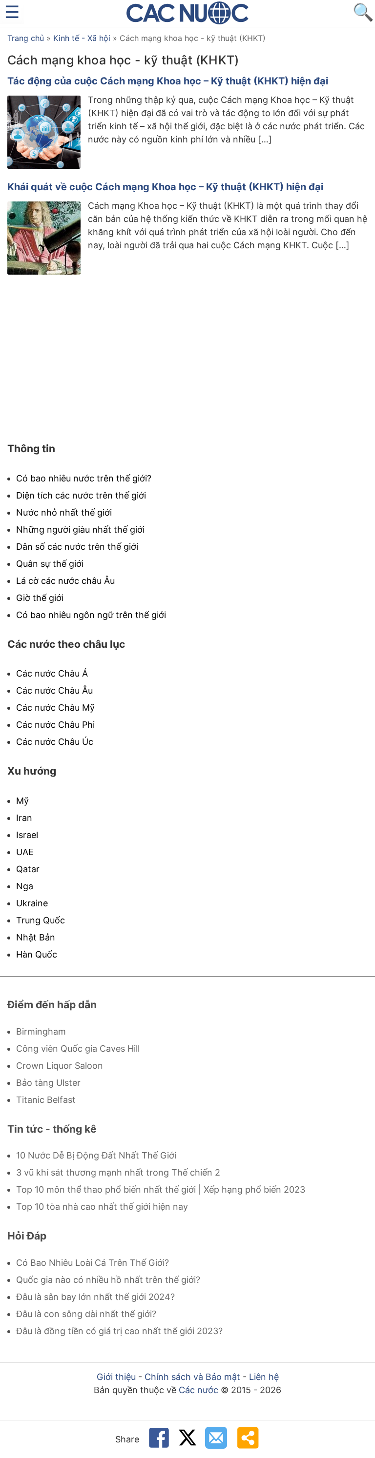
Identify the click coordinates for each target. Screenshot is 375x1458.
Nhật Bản (35, 937)
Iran (24, 818)
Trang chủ (25, 38)
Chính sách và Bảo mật (192, 1377)
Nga (24, 886)
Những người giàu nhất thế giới (80, 529)
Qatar (28, 869)
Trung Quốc (40, 920)
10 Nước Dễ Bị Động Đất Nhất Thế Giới (96, 1155)
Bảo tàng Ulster (48, 1083)
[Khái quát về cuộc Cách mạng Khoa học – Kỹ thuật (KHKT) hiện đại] (44, 271)
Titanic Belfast (46, 1100)
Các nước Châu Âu (54, 690)
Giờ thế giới (39, 598)
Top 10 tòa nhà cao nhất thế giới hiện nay (102, 1206)
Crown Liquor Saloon (59, 1065)
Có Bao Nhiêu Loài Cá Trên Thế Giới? (92, 1263)
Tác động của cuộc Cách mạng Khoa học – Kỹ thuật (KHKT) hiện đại (167, 81)
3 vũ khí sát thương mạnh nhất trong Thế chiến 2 (118, 1172)
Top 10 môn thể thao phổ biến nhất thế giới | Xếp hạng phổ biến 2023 (160, 1189)
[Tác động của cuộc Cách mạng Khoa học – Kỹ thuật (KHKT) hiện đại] (44, 165)
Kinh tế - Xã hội (81, 38)
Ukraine (32, 903)
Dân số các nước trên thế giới (77, 546)
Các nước (198, 1390)
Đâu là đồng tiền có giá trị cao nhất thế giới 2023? (119, 1331)
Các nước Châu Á (52, 673)
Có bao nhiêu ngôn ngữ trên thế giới (91, 615)
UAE (25, 852)
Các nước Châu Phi (55, 724)
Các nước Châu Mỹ (55, 707)
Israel (27, 835)
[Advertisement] (187, 359)
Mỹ (22, 801)
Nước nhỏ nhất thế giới (64, 512)
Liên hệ (264, 1377)
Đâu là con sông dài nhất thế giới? (86, 1314)
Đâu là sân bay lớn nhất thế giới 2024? (95, 1297)
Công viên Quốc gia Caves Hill (78, 1048)
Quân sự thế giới (49, 564)
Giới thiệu (116, 1377)
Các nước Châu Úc (54, 742)
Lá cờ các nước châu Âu (65, 581)
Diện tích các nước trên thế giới (81, 495)
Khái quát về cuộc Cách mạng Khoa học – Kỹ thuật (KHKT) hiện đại (165, 187)
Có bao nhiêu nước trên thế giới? (83, 478)
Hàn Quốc (36, 954)
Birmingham (41, 1031)
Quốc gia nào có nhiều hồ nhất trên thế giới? (108, 1280)
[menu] (12, 12)
